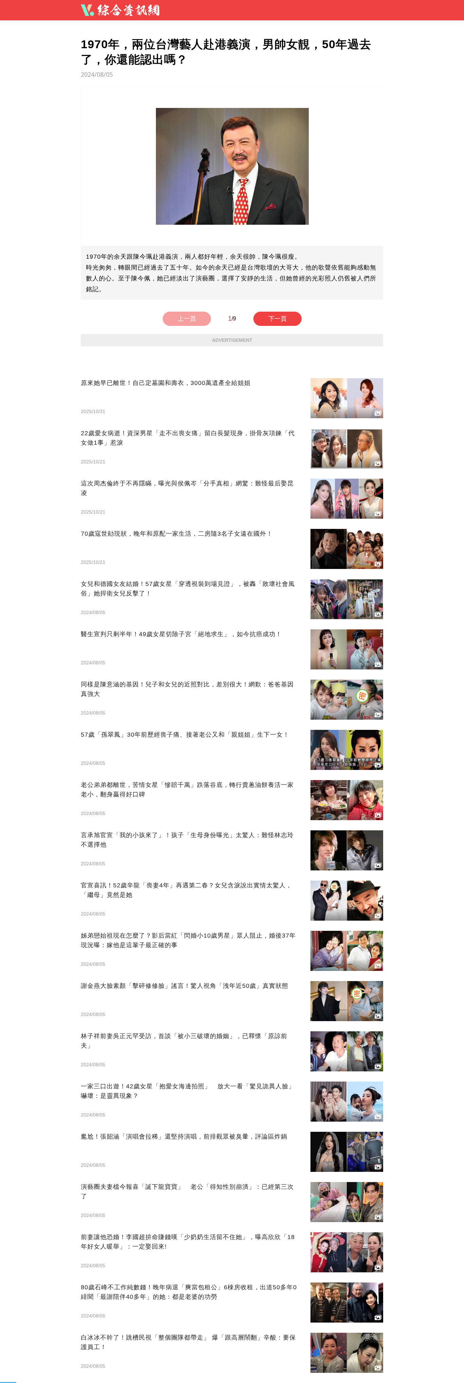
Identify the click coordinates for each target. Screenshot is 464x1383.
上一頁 (187, 318)
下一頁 (277, 318)
